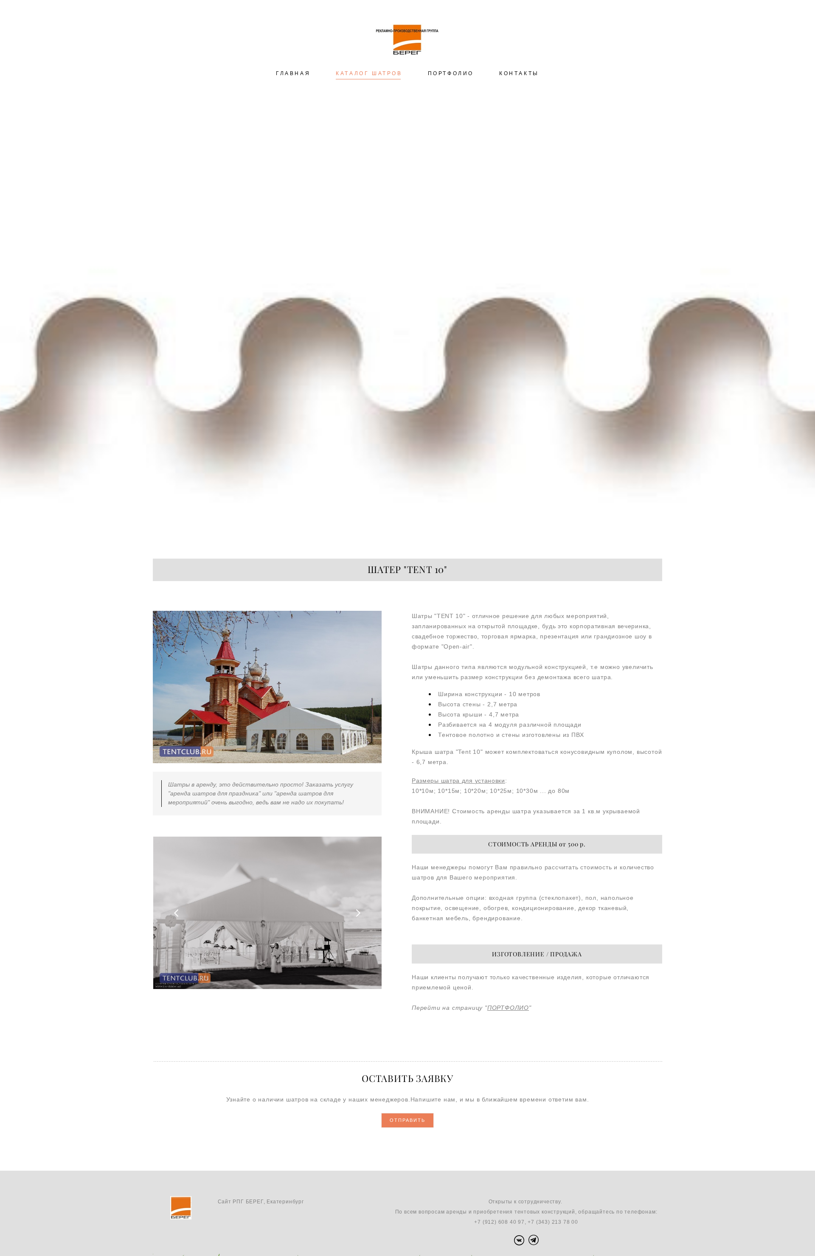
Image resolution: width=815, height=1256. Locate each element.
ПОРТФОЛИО (451, 73)
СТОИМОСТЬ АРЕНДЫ (522, 844)
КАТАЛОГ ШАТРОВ (369, 73)
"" (508, 1007)
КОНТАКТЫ (519, 73)
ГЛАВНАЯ (293, 73)
